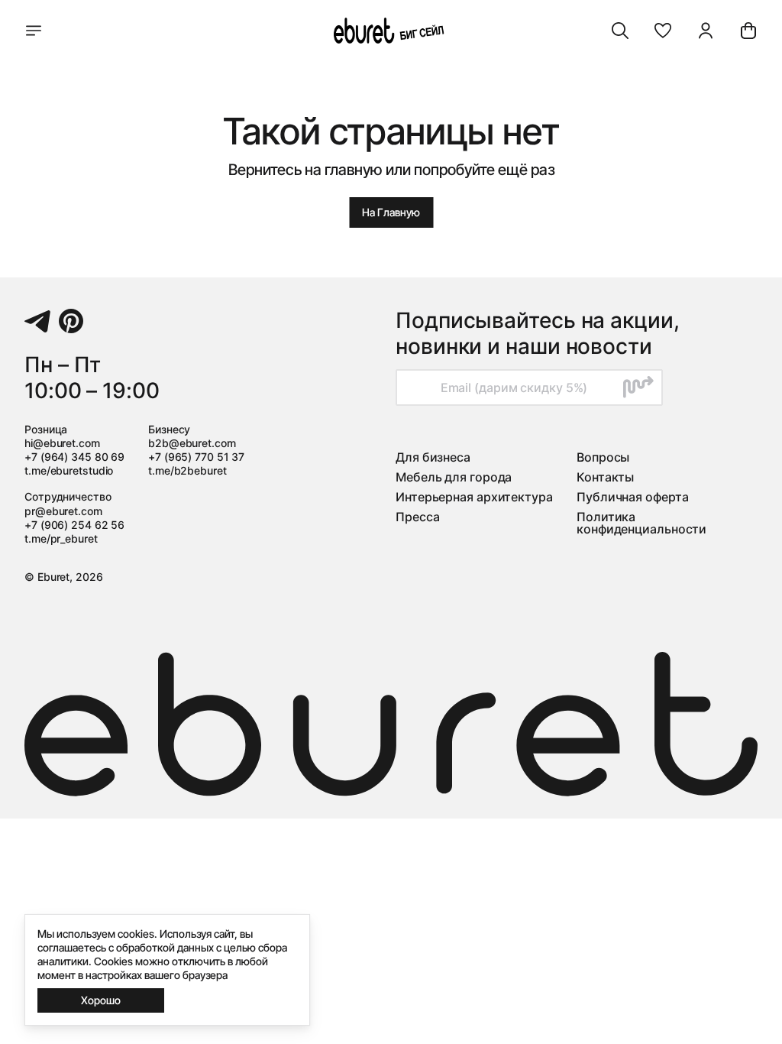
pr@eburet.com (63, 510)
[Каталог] (33, 30)
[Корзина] (748, 30)
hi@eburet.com (62, 442)
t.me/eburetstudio (68, 470)
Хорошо (101, 1000)
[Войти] (705, 30)
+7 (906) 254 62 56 (74, 524)
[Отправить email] (638, 387)
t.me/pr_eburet (61, 538)
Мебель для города (454, 477)
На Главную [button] (391, 212)
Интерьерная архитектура (474, 497)
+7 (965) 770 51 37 (196, 456)
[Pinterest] (71, 321)
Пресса (417, 517)
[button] (663, 30)
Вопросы (603, 457)
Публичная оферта (632, 497)
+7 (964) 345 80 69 (74, 456)
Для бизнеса (433, 457)
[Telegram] (37, 321)
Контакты (605, 477)
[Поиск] (620, 30)
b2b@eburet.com (192, 442)
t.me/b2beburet (187, 470)
